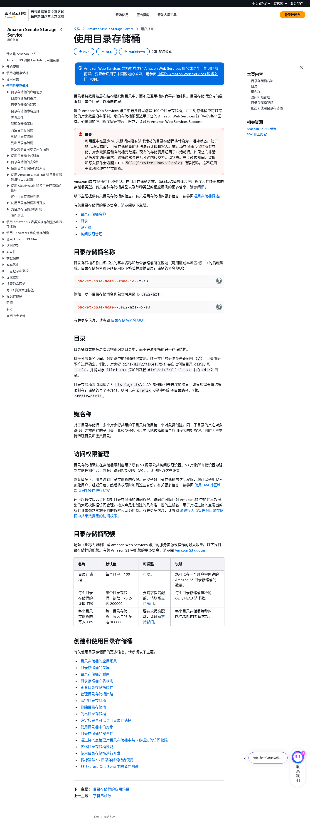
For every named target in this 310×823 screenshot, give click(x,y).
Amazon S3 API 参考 (261, 129)
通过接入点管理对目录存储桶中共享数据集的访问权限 (124, 740)
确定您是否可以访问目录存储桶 (106, 720)
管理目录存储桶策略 (97, 694)
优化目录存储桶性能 (97, 746)
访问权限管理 (91, 234)
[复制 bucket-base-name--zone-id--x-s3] (219, 281)
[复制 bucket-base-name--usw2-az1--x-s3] (219, 307)
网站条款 (109, 817)
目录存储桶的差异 (95, 667)
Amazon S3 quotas (190, 550)
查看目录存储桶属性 (97, 687)
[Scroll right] (180, 14)
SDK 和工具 (255, 134)
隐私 (97, 817)
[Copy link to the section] (70, 252)
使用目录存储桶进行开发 (101, 753)
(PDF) (93, 79)
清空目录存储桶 (93, 700)
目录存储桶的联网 (95, 674)
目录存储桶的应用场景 (99, 661)
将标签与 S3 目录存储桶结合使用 (107, 760)
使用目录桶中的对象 (97, 727)
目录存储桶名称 (93, 214)
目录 (84, 221)
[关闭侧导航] (61, 29)
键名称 (86, 227)
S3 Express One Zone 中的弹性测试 (109, 766)
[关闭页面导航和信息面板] (301, 67)
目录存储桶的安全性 (97, 733)
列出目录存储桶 (93, 713)
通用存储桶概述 (206, 196)
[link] (147, 29)
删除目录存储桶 (93, 707)
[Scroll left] (112, 14)
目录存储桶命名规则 (127, 320)
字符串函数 (102, 795)
